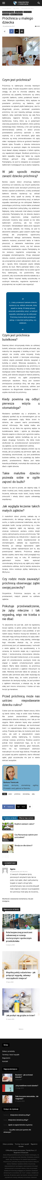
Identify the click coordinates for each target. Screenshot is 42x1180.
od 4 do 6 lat (27, 12)
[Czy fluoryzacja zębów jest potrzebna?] (7, 837)
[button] (3, 3)
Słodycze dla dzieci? (23, 845)
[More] (30, 807)
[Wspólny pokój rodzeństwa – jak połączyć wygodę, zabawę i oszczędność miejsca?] (21, 964)
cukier (10, 794)
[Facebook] (11, 31)
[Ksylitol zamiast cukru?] (7, 826)
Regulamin (6, 1058)
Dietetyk (5, 852)
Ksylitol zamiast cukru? (24, 824)
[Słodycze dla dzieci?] (7, 848)
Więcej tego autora (26, 818)
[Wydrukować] (22, 31)
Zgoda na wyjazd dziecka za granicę (20, 1125)
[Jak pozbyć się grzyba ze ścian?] (21, 1002)
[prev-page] (3, 856)
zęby (33, 794)
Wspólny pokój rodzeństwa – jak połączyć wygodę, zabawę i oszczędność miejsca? (20, 975)
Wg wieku (16, 8)
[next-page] (7, 856)
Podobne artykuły (10, 818)
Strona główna (6, 8)
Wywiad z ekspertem (16, 14)
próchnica (17, 794)
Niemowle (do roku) (27, 8)
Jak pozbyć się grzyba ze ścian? (20, 1015)
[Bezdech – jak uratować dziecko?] (7, 1078)
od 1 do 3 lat (18, 12)
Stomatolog (6, 14)
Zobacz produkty (8, 1051)
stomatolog (26, 794)
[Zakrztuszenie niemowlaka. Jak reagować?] (7, 1099)
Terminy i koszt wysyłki (10, 1055)
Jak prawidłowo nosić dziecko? (26, 1086)
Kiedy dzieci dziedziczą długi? (20, 1115)
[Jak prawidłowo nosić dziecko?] (7, 1088)
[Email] (16, 31)
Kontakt (5, 1061)
